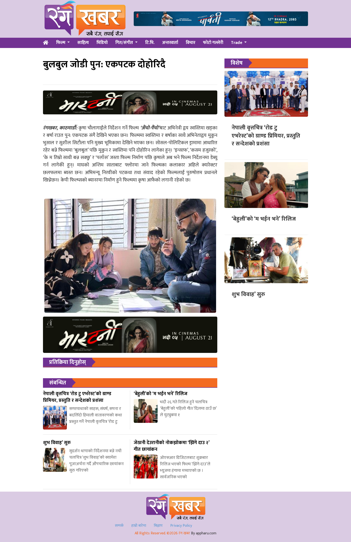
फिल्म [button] (61, 42)
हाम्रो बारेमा (138, 525)
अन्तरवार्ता (170, 42)
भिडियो (102, 42)
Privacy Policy (181, 525)
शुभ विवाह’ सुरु (248, 294)
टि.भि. (149, 42)
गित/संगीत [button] (124, 42)
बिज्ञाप (158, 525)
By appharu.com (203, 533)
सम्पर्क (119, 525)
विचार (190, 42)
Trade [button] (237, 42)
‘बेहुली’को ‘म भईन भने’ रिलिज (264, 219)
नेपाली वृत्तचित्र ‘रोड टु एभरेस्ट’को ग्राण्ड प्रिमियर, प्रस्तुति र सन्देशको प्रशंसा (266, 136)
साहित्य (83, 42)
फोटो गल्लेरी (213, 42)
